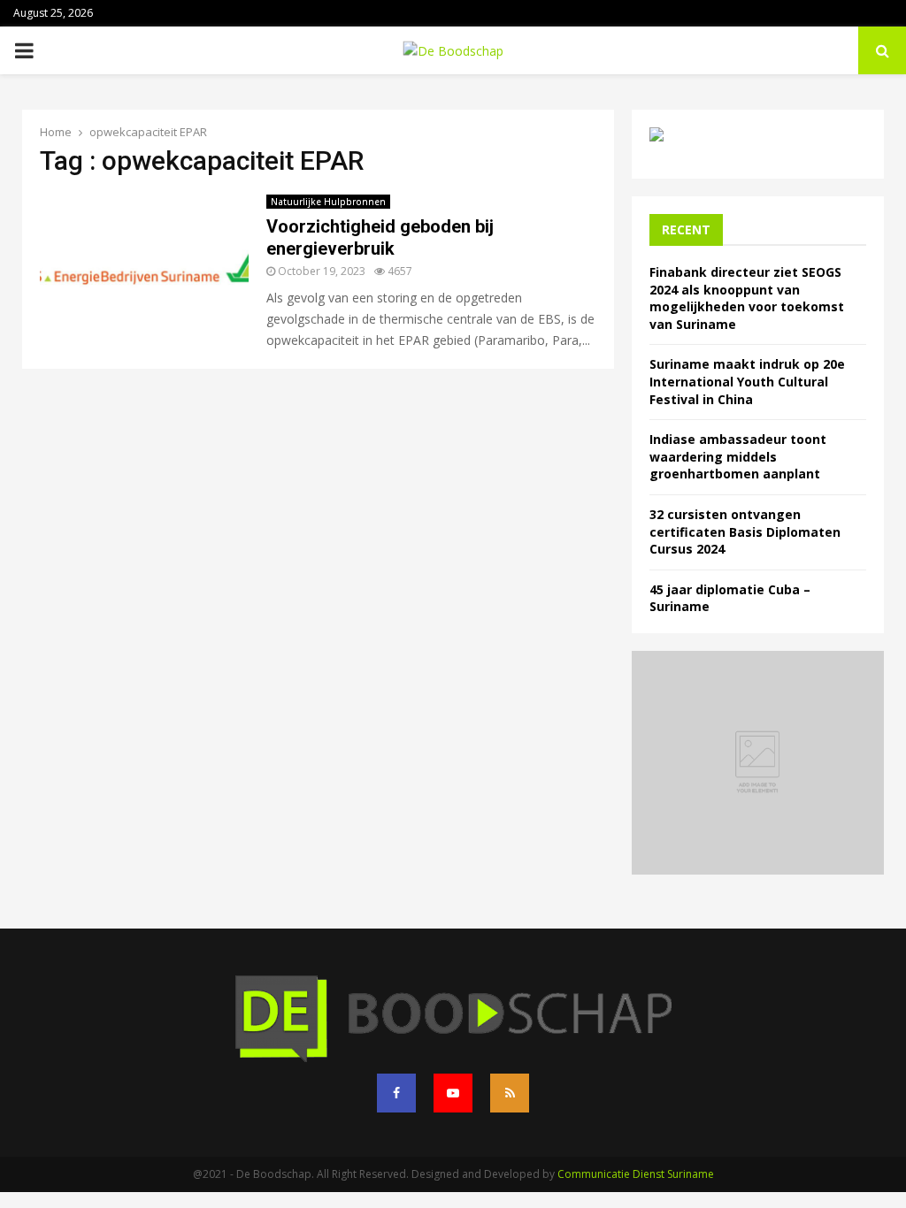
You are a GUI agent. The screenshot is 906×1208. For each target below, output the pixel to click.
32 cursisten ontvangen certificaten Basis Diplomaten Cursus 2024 (745, 531)
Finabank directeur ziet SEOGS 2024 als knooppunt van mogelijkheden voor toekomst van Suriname (746, 298)
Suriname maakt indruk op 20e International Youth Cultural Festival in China (747, 381)
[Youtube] (453, 1093)
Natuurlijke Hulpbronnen (328, 201)
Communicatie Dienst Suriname (635, 1173)
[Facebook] (396, 1093)
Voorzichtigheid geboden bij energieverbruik (380, 237)
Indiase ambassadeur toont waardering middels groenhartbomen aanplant (737, 456)
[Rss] (509, 1093)
